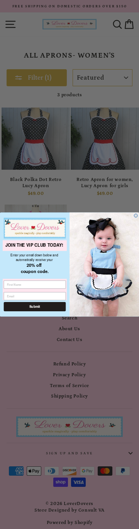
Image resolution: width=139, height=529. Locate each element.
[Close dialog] (135, 215)
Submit (34, 306)
